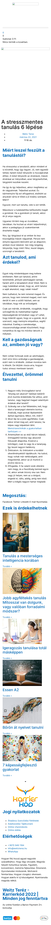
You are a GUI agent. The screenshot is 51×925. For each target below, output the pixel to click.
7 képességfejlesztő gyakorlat (20, 767)
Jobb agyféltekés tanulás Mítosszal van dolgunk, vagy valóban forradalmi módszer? (24, 604)
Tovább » (7, 566)
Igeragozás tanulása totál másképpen (25, 650)
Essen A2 (11, 690)
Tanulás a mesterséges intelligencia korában (23, 558)
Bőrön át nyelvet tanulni (23, 727)
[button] (25, 27)
